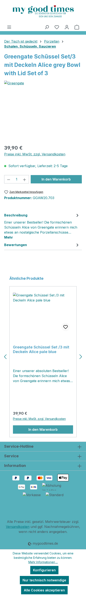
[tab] (42, 226)
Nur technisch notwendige (44, 580)
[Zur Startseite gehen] (43, 11)
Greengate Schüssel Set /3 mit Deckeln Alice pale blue (41, 349)
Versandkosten (17, 527)
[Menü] (9, 27)
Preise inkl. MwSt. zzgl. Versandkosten (34, 154)
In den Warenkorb (56, 179)
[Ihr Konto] (67, 27)
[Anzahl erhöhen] (24, 179)
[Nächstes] (81, 356)
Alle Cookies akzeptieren (44, 590)
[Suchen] (47, 27)
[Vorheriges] (5, 356)
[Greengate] (43, 83)
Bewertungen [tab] (15, 245)
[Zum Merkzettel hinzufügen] (65, 327)
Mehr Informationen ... (43, 562)
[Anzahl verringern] (8, 179)
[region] (43, 117)
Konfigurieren (44, 570)
